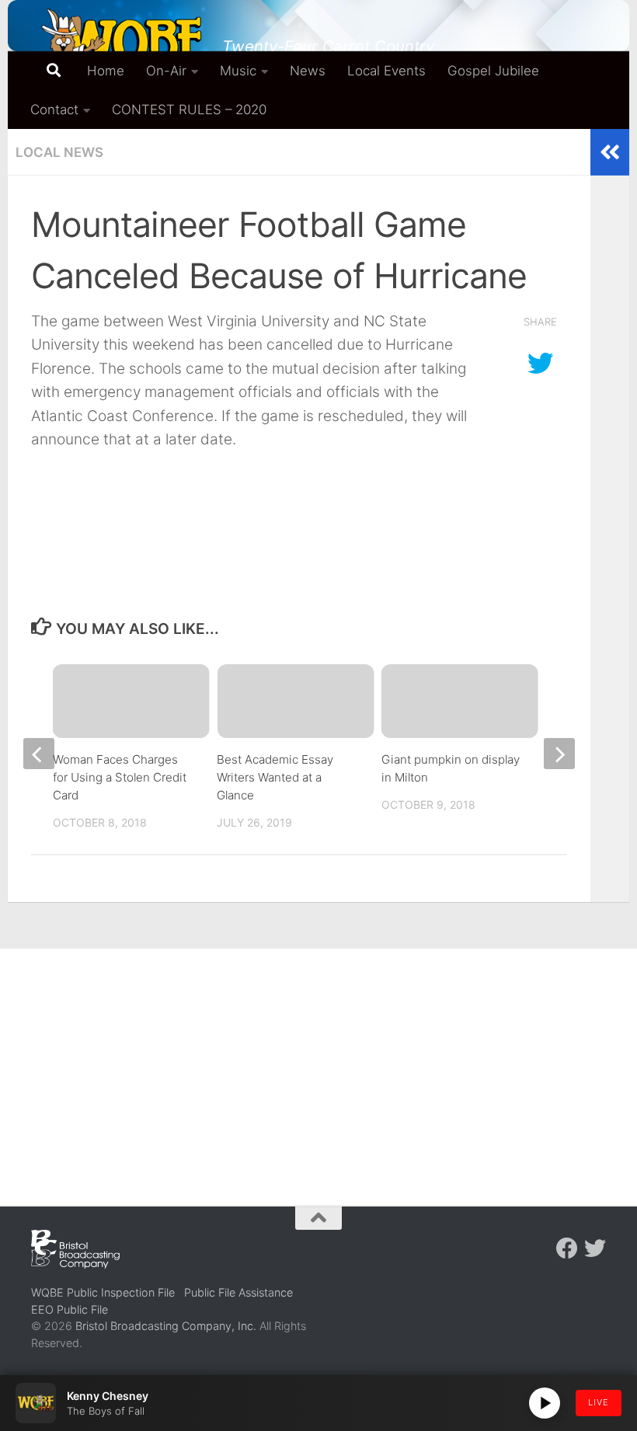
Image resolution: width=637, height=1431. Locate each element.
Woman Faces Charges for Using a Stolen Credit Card (119, 777)
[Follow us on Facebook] (567, 1248)
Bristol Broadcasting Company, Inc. (165, 1325)
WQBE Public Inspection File (103, 1292)
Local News (59, 152)
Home (105, 70)
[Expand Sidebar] (609, 152)
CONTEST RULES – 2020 (189, 109)
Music (238, 70)
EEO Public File (69, 1309)
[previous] (38, 753)
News (307, 70)
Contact (54, 109)
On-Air (166, 70)
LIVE (598, 1402)
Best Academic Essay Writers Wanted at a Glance (275, 777)
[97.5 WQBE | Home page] (119, 43)
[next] (559, 753)
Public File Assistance (238, 1292)
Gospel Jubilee (493, 70)
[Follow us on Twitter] (595, 1248)
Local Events (386, 70)
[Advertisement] (318, 1065)
